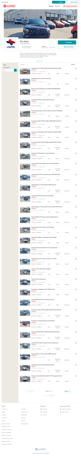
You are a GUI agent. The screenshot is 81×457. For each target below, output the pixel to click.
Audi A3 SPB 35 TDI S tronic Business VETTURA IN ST (45, 174)
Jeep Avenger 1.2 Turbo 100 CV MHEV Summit (43, 184)
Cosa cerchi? (6, 67)
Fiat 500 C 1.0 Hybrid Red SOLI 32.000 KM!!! (43, 321)
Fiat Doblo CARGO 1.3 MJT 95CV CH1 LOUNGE (43, 237)
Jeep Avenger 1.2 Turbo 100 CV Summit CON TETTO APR (46, 206)
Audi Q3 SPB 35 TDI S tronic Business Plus (42, 299)
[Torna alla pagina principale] (12, 6)
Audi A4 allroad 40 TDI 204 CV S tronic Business (44, 247)
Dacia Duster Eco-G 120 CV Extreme (41, 78)
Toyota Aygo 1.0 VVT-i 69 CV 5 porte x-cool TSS (43, 258)
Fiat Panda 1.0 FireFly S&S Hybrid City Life (42, 99)
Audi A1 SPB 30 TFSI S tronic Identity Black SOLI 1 (44, 217)
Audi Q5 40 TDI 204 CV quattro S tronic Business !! (45, 343)
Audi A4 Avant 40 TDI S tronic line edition (42, 195)
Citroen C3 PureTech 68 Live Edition (41, 269)
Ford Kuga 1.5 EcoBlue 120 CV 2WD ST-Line (43, 289)
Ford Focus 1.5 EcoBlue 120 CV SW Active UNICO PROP (46, 132)
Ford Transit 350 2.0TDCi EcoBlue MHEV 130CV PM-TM (46, 142)
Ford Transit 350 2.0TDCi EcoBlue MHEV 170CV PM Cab (46, 310)
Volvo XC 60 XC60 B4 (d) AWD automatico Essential (45, 332)
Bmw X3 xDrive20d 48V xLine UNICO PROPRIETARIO (45, 88)
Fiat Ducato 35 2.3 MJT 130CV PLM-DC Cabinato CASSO (46, 68)
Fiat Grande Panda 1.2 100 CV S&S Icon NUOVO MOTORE (46, 111)
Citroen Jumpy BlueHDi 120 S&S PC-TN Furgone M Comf (46, 376)
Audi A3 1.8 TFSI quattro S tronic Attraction (42, 153)
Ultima (51, 395)
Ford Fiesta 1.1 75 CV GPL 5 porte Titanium (42, 227)
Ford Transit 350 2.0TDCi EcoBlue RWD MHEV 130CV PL (46, 121)
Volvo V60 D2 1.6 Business (38, 279)
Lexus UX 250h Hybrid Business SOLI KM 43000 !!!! (45, 163)
